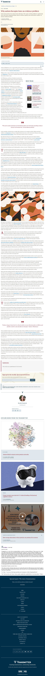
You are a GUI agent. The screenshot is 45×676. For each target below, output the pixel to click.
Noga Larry (38, 93)
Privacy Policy (22, 639)
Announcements (22, 628)
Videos (22, 601)
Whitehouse (5, 74)
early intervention (16, 96)
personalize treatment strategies (15, 345)
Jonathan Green (6, 160)
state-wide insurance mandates (7, 242)
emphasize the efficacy (6, 95)
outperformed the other (36, 333)
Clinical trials (31, 386)
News (2, 8)
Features (22, 594)
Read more (22, 584)
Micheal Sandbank (17, 223)
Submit (32, 380)
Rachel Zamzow (22, 403)
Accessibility (22, 641)
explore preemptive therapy (19, 238)
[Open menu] (43, 1)
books (22, 605)
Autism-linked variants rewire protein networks (16, 454)
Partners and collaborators (22, 620)
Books (22, 603)
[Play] (3, 63)
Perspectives (22, 592)
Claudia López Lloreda (9, 457)
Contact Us (22, 643)
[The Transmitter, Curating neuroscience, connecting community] (10, 2)
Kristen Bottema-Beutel (12, 103)
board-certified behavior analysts (30, 257)
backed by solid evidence (14, 70)
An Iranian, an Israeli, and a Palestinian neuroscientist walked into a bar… (36, 88)
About (22, 617)
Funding (4, 387)
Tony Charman (27, 314)
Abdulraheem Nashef (36, 94)
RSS (22, 632)
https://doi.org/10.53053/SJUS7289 (13, 24)
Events (22, 607)
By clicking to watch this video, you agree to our (22, 523)
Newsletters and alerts (22, 622)
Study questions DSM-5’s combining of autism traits (37, 98)
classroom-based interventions (7, 134)
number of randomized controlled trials (18, 302)
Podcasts (22, 599)
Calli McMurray (7, 499)
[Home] (22, 662)
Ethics (39, 386)
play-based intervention (28, 294)
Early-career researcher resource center (22, 624)
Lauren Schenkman (38, 101)
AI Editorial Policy (22, 637)
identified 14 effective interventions (8, 180)
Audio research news (11, 386)
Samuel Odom (35, 183)
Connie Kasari (16, 293)
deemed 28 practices (12, 177)
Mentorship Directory (22, 626)
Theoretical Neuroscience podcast (9, 535)
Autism (17, 386)
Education (36, 386)
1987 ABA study (22, 152)
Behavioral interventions (23, 386)
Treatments (12, 387)
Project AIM (8, 89)
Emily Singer (36, 107)
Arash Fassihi (36, 92)
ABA (7, 386)
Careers (22, 630)
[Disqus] (22, 560)
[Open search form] (40, 1)
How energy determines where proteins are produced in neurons (20, 537)
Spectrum (6, 8)
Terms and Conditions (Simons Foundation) (22, 634)
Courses (22, 609)
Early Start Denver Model (30, 332)
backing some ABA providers (27, 242)
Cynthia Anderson (19, 273)
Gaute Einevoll (7, 540)
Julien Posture (9, 58)
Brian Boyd (8, 133)
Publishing (8, 387)
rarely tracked (37, 139)
